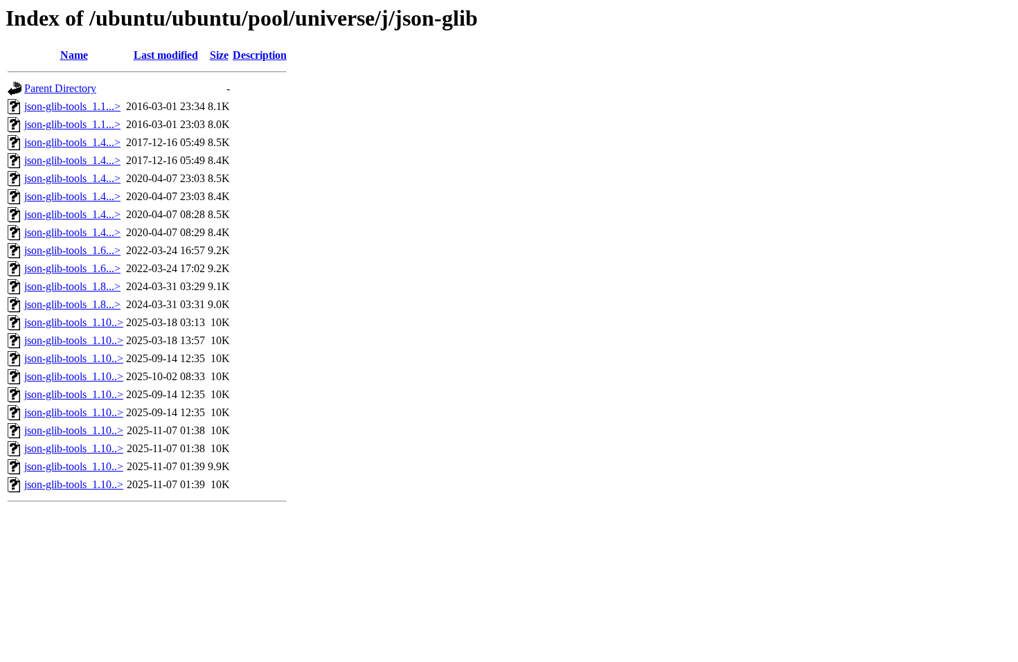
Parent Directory (60, 88)
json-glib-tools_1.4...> (72, 142)
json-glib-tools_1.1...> (72, 106)
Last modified (166, 55)
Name (74, 55)
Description (260, 55)
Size (219, 55)
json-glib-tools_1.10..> (73, 322)
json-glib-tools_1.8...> (72, 286)
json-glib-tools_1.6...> (72, 250)
